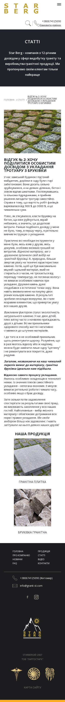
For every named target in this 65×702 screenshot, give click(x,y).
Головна (9, 100)
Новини (17, 559)
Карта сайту (32, 687)
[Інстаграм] (36, 597)
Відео (41, 559)
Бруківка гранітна (32, 532)
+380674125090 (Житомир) (36, 578)
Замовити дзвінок (50, 25)
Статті (21, 100)
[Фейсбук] (27, 597)
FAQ (15, 563)
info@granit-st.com (31, 585)
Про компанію (21, 555)
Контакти (43, 563)
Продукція (44, 551)
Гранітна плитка (32, 482)
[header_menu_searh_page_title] (28, 23)
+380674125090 (51, 21)
